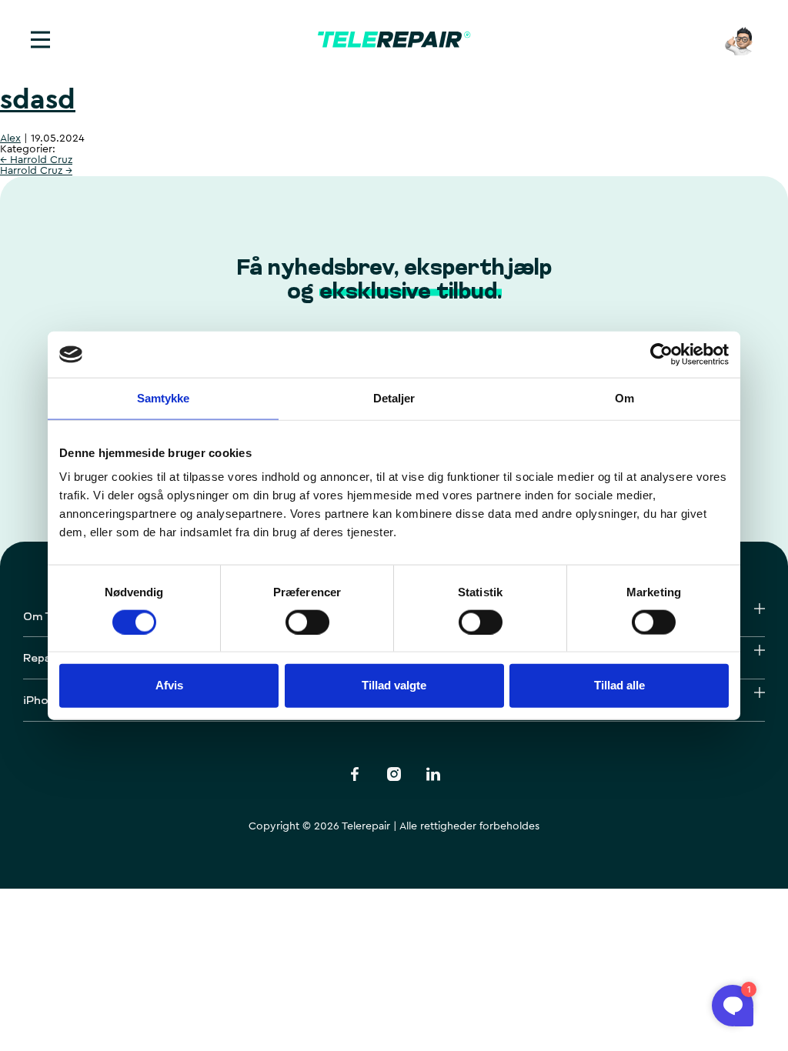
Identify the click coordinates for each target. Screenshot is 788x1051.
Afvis (169, 685)
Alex (10, 138)
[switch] (307, 621)
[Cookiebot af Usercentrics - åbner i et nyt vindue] (661, 354)
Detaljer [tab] (394, 398)
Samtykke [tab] (163, 398)
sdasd (37, 100)
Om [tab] (624, 398)
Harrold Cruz (36, 160)
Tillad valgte (394, 685)
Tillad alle (619, 685)
